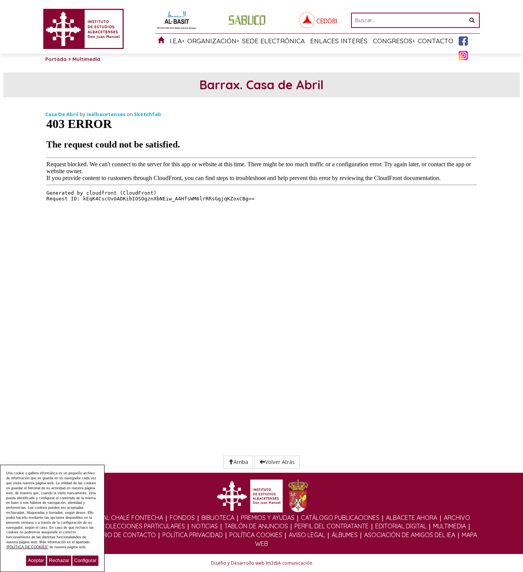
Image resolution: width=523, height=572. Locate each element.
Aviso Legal (307, 535)
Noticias (204, 526)
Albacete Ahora (411, 517)
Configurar (85, 560)
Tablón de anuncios (256, 526)
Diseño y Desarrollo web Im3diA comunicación (261, 563)
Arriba (241, 461)
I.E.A (176, 41)
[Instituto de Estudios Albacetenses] (83, 28)
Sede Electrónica (273, 41)
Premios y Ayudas (267, 517)
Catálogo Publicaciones (340, 517)
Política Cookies (255, 535)
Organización (212, 41)
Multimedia (449, 526)
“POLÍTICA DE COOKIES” (27, 547)
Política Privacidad (192, 535)
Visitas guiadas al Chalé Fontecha (109, 517)
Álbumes (345, 535)
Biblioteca (217, 517)
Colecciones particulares (143, 526)
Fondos (182, 517)
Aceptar (36, 560)
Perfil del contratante (331, 526)
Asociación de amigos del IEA (409, 535)
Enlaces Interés (339, 41)
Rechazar (59, 560)
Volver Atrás (280, 461)
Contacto (435, 41)
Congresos (392, 41)
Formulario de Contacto (115, 535)
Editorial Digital (401, 526)
